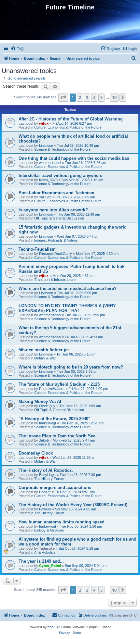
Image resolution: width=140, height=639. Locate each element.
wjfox (44, 123)
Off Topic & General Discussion (59, 218)
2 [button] (80, 97)
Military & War (45, 358)
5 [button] (101, 97)
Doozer (45, 492)
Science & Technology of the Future (62, 149)
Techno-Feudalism (37, 249)
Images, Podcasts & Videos (56, 240)
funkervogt (47, 423)
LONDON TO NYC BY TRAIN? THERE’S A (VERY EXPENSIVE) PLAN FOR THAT (67, 308)
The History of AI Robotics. (46, 470)
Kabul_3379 (48, 180)
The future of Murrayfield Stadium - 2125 (59, 384)
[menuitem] (17, 49)
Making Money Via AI (40, 401)
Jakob (44, 440)
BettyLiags (47, 475)
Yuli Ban (45, 197)
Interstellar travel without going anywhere (60, 175)
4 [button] (94, 97)
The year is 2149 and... (41, 561)
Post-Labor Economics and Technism (56, 192)
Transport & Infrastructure (55, 280)
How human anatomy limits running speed (62, 522)
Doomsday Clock (36, 453)
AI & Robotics (45, 552)
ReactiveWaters (51, 389)
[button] (63, 97)
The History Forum (49, 479)
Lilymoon (46, 145)
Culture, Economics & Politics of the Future (68, 127)
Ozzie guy (47, 406)
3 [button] (87, 97)
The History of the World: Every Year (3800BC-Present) (73, 504)
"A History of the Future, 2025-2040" (54, 418)
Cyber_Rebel (50, 566)
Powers (45, 509)
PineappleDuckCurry (55, 254)
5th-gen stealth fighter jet (44, 349)
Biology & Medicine (49, 530)
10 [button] (114, 97)
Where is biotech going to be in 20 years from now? (71, 367)
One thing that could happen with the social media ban (74, 158)
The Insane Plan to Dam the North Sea (57, 435)
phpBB (53, 627)
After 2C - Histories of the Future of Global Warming (71, 119)
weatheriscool (50, 163)
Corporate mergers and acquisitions (55, 487)
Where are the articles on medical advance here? (68, 288)
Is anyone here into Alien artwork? (53, 209)
